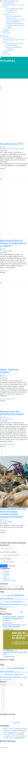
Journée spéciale (24, 599)
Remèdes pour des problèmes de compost (12, 413)
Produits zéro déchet (9, 604)
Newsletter (3, 530)
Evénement (3, 148)
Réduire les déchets (5, 607)
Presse (9, 148)
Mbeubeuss (9, 602)
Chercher (3, 566)
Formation (3, 377)
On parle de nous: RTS (11, 144)
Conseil (5, 595)
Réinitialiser (12, 566)
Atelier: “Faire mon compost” (9, 371)
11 (3, 707)
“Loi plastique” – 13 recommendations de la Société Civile (15, 652)
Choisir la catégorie (6, 558)
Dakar (9, 595)
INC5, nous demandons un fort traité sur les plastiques (14, 626)
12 (3, 709)
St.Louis (13, 606)
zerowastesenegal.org (6, 64)
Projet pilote (6, 578)
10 (3, 705)
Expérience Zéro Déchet (7, 399)
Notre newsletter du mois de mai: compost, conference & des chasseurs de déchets (13, 513)
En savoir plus (16, 722)
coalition (1, 595)
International (3, 270)
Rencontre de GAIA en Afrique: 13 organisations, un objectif (13, 243)
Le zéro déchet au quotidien (8, 552)
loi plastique (2, 601)
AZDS (4, 147)
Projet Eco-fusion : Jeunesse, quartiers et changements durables (14, 618)
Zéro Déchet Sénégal (18, 148)
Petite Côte (6, 575)
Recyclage (23, 604)
